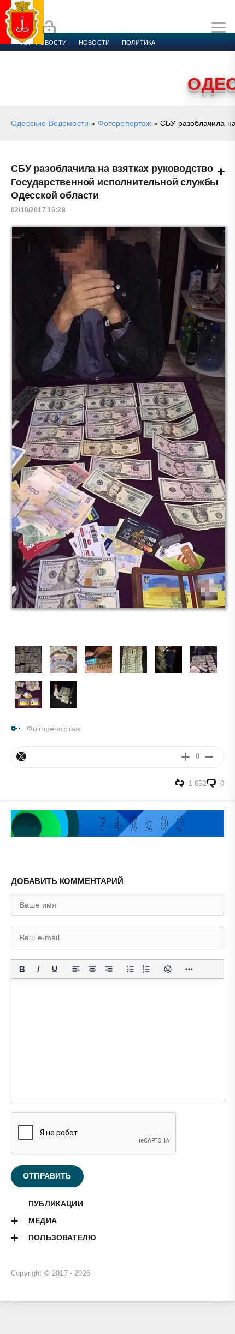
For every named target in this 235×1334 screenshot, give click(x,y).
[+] (185, 756)
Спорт (121, 55)
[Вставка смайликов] (168, 969)
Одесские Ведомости (50, 123)
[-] (209, 756)
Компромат (39, 68)
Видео (81, 68)
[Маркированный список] (130, 969)
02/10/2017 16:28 (38, 210)
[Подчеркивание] (54, 969)
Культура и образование (186, 55)
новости (94, 42)
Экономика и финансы (59, 55)
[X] (21, 756)
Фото (113, 68)
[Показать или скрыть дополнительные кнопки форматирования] (189, 969)
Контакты (151, 68)
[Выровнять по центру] (92, 969)
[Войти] (49, 27)
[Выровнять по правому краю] (109, 969)
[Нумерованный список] (146, 969)
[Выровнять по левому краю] (76, 969)
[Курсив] (38, 969)
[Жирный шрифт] (22, 969)
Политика (138, 42)
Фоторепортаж (124, 123)
